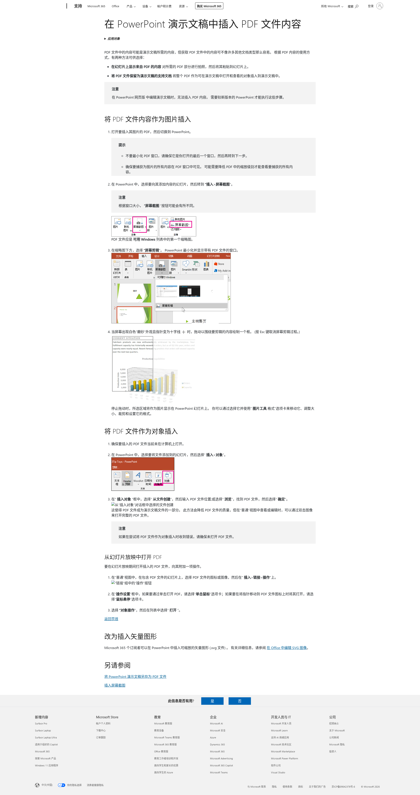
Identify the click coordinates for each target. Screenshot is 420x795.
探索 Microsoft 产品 (45, 758)
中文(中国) (47, 784)
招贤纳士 (334, 723)
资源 (182, 6)
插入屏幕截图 (114, 685)
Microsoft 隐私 (337, 744)
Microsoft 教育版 (163, 723)
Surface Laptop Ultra (46, 737)
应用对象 (114, 38)
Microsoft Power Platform (284, 758)
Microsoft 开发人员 (281, 723)
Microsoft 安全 (218, 730)
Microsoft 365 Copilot (221, 765)
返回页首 (111, 618)
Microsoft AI (216, 723)
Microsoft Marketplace (283, 751)
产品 (129, 6)
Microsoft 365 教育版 (165, 744)
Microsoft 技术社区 (281, 744)
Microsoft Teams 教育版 (167, 737)
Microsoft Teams (219, 772)
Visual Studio (278, 772)
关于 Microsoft (337, 730)
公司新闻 (334, 737)
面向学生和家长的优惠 (166, 765)
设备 (145, 6)
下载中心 (101, 730)
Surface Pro (41, 723)
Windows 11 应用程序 (46, 765)
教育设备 (159, 730)
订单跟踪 (101, 737)
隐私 (274, 786)
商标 (300, 786)
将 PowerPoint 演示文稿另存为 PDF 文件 (135, 676)
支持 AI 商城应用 (280, 737)
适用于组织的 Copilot (46, 744)
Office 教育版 (161, 751)
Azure (213, 737)
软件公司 (276, 765)
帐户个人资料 (103, 723)
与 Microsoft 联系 (256, 786)
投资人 (332, 751)
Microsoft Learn (279, 730)
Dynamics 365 (217, 744)
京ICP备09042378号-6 (343, 786)
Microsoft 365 (96, 6)
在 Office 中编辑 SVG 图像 (287, 647)
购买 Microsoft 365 (209, 6)
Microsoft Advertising (221, 758)
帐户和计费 (164, 6)
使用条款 (287, 786)
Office (115, 6)
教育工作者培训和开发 (166, 758)
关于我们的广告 (317, 786)
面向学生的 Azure (163, 772)
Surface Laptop (43, 730)
